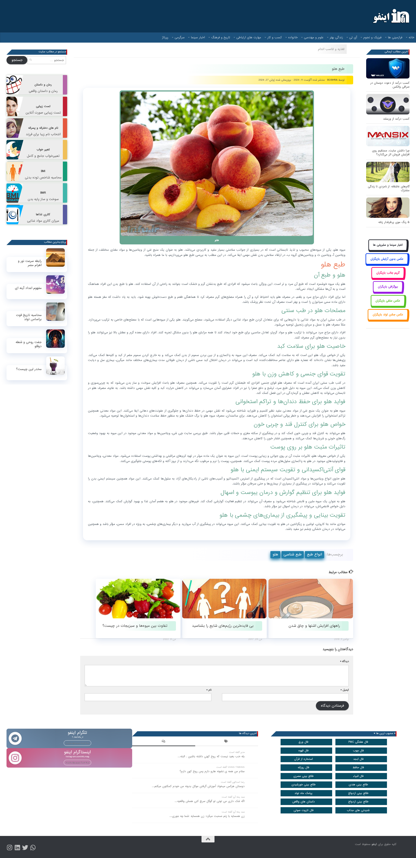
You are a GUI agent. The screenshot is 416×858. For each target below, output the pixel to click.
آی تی (353, 37)
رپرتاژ (165, 37)
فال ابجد (358, 759)
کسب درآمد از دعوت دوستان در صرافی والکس (390, 85)
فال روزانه (303, 767)
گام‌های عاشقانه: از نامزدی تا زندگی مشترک (389, 188)
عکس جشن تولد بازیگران (388, 314)
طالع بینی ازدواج (358, 793)
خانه (411, 37)
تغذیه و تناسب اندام (331, 49)
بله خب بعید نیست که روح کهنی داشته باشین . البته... (211, 756)
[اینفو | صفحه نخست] (391, 16)
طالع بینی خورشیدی (303, 784)
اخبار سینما (198, 37)
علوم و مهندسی (313, 37)
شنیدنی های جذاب (358, 810)
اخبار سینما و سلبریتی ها (388, 245)
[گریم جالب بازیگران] (388, 277)
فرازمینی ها (395, 37)
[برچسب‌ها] (226, 742)
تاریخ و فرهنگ (220, 37)
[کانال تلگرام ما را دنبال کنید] (33, 848)
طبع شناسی (293, 554)
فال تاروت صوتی (304, 810)
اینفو (374, 844)
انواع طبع (314, 554)
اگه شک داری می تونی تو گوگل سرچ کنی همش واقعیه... (210, 801)
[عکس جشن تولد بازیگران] (387, 319)
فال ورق (303, 742)
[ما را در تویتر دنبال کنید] (25, 848)
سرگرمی (180, 37)
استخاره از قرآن (303, 759)
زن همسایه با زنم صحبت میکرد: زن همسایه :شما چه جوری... (207, 816)
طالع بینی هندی (358, 784)
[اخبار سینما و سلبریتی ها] (388, 250)
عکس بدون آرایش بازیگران (386, 259)
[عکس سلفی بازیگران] (387, 305)
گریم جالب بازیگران (388, 273)
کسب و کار (274, 37)
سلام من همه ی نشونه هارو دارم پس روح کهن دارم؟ (212, 771)
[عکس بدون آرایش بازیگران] (387, 263)
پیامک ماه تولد (303, 793)
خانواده (293, 37)
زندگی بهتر (336, 37)
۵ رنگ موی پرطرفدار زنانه (394, 222)
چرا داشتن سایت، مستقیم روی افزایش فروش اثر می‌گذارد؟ (391, 152)
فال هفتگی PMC (358, 742)
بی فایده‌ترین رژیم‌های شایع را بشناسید (223, 626)
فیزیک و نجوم (372, 37)
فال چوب (358, 750)
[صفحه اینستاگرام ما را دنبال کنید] (9, 848)
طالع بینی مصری (303, 776)
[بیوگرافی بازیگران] (388, 291)
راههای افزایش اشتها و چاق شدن (314, 626)
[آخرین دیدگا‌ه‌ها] (163, 742)
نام (208, 690)
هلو (275, 554)
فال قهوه (303, 750)
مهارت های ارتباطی (248, 37)
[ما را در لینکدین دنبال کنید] (17, 848)
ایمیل (345, 690)
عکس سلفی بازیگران (387, 300)
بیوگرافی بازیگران (388, 286)
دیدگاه (344, 661)
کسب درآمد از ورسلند (396, 119)
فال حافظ (358, 767)
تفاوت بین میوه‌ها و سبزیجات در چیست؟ (134, 626)
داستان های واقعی (303, 801)
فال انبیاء (358, 776)
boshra (332, 80)
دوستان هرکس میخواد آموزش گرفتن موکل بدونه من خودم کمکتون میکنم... (198, 786)
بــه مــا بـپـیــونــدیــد (77, 743)
